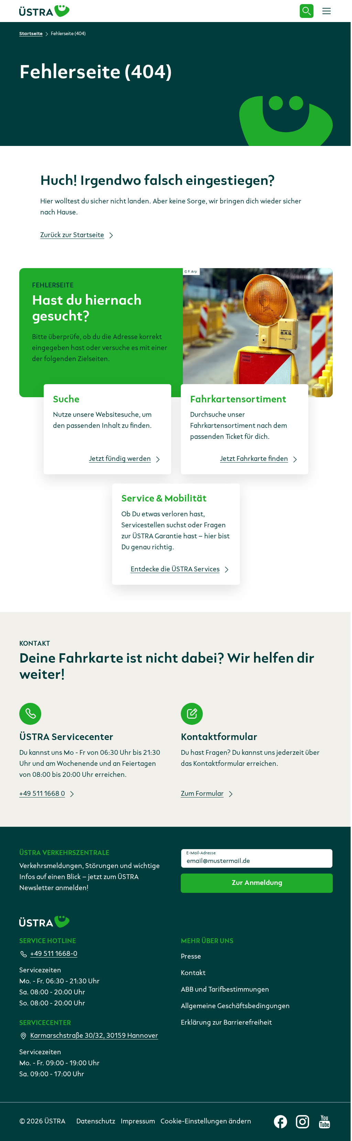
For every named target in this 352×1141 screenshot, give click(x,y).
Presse (191, 956)
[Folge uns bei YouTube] (324, 1121)
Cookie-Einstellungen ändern (206, 1121)
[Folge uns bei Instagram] (302, 1121)
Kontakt (193, 973)
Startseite (31, 33)
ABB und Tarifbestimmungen (225, 989)
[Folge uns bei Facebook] (280, 1121)
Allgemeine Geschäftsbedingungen (235, 1006)
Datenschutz (95, 1121)
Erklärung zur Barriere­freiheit (226, 1022)
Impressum (138, 1121)
